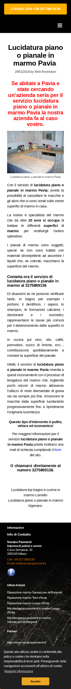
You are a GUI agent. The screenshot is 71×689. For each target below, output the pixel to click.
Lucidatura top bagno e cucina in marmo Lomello (35, 492)
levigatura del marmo (23, 380)
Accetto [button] (35, 681)
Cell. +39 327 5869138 (20, 559)
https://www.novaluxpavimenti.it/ (26, 642)
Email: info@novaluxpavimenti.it (26, 563)
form (57, 450)
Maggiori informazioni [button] (18, 671)
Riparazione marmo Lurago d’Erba (28, 603)
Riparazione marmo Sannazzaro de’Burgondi (34, 592)
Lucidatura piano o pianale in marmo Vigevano (35, 503)
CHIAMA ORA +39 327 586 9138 (35, 9)
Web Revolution (45, 71)
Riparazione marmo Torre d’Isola (27, 597)
